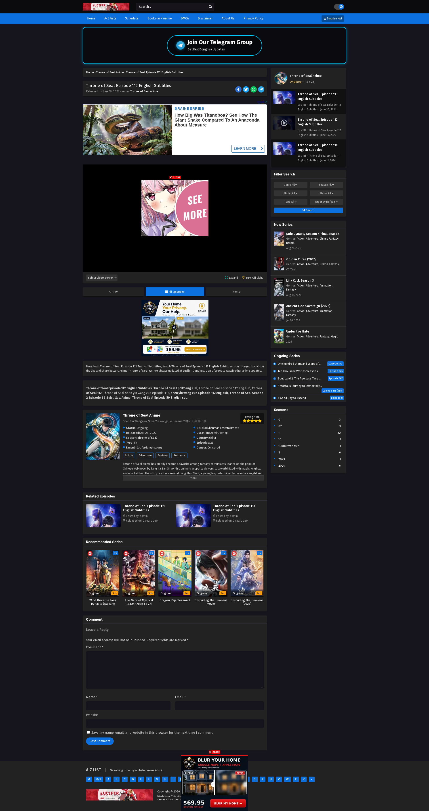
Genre (289, 184)
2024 (281, 465)
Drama (290, 242)
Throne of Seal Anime (144, 91)
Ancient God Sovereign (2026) (308, 306)
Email (180, 697)
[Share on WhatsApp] (253, 89)
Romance (179, 455)
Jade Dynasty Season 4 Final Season (312, 234)
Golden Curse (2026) (301, 259)
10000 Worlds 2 (288, 446)
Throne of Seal (147, 437)
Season (325, 184)
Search (309, 210)
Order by (325, 201)
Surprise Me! (334, 18)
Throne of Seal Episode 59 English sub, (160, 398)
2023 (281, 459)
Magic (334, 336)
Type (289, 201)
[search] (210, 7)
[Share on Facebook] (238, 89)
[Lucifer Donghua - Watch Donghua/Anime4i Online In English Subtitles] (106, 9)
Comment (94, 647)
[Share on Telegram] (261, 89)
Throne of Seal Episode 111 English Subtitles (144, 508)
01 (279, 419)
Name (92, 697)
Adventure (145, 455)
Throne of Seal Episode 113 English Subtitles (234, 508)
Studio (289, 193)
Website (92, 715)
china (212, 437)
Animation (326, 285)
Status (325, 193)
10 (279, 439)
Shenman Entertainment (223, 428)
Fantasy (163, 455)
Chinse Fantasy (329, 238)
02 (280, 426)
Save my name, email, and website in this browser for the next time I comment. (152, 733)
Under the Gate (297, 331)
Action (129, 455)
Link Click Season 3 (300, 280)
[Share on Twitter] (246, 89)
